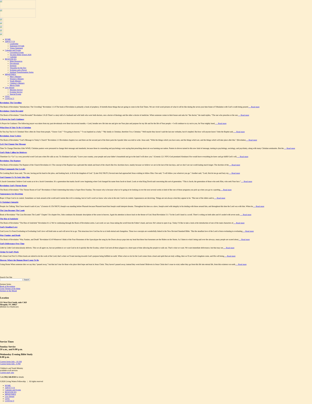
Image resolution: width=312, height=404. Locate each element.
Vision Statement (16, 48)
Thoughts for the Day (18, 68)
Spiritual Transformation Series (22, 72)
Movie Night (15, 85)
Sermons (13, 66)
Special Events (15, 94)
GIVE (7, 96)
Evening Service (16, 92)
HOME (8, 39)
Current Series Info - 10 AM (11, 362)
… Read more (253, 107)
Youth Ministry (15, 81)
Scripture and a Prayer (18, 70)
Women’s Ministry (17, 79)
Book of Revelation (7, 286)
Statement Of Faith (17, 46)
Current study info (7, 373)
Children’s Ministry (17, 83)
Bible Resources (16, 61)
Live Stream (9, 88)
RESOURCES (10, 59)
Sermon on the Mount (8, 291)
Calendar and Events (13, 50)
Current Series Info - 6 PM (10, 364)
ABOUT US (10, 41)
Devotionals (14, 63)
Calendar (13, 57)
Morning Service (16, 90)
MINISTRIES (10, 74)
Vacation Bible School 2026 (20, 55)
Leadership (14, 44)
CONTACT (9, 99)
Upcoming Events (17, 52)
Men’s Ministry (15, 77)
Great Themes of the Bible (10, 289)
